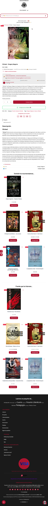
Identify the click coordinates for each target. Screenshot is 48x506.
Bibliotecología (12, 402)
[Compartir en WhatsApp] (18, 116)
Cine (15, 402)
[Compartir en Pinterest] (27, 116)
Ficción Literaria (15, 111)
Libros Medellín (6, 409)
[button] (32, 29)
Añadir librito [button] (14, 205)
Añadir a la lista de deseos (10, 71)
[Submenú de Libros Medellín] (27, 10)
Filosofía (29, 402)
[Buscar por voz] (45, 16)
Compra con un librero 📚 (25, 107)
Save (2, 25)
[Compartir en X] (24, 116)
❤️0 (28, 20)
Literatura (37, 402)
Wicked (39, 111)
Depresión (24, 402)
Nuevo (35, 111)
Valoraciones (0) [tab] (7, 122)
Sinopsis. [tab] (5, 120)
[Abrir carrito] (4, 502)
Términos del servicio (37, 496)
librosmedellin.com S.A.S (23, 494)
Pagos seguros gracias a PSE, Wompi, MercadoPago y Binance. (24, 471)
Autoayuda (6, 402)
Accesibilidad (24, 492)
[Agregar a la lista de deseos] (3, 71)
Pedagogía (20, 405)
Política (31, 405)
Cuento (19, 402)
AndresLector (26, 499)
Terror (34, 405)
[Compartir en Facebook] (21, 116)
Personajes (27, 405)
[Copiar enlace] (30, 116)
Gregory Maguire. (30, 111)
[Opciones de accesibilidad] (1, 254)
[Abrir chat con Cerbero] (44, 502)
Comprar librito (29, 102)
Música (43, 402)
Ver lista (24, 504)
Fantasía (7, 25)
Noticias (14, 405)
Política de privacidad (26, 496)
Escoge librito (35, 240)
